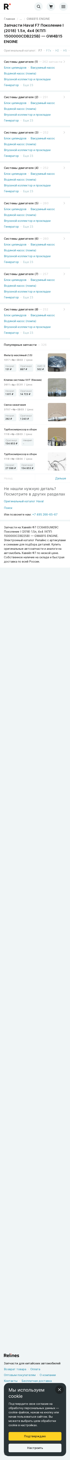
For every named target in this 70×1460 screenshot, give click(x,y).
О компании (48, 1375)
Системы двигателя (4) (21, 168)
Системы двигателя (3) (21, 132)
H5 (65, 50)
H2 (57, 50)
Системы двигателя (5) (21, 203)
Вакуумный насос (43, 67)
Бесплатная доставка (37, 1381)
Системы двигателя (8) (21, 309)
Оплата (35, 1369)
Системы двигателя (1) (21, 62)
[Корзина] (51, 6)
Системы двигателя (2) (21, 97)
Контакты (11, 1381)
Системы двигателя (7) (21, 274)
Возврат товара (15, 1369)
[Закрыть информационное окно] (59, 1389)
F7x (48, 50)
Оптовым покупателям (20, 1375)
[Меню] (63, 6)
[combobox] (38, 6)
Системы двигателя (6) (21, 238)
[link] (38, 19)
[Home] (8, 6)
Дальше (60, 478)
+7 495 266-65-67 (45, 514)
